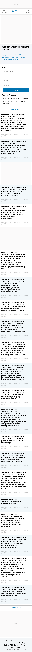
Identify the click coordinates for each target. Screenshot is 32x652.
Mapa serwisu (15, 647)
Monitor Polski (6, 57)
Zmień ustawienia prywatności (11, 643)
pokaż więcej (15, 607)
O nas (8, 641)
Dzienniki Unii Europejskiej (10, 59)
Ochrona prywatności (18, 641)
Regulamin (25, 643)
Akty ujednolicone (7, 55)
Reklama (23, 645)
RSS (11, 645)
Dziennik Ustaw (19, 55)
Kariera (6, 645)
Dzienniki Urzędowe (18, 57)
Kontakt (16, 645)
